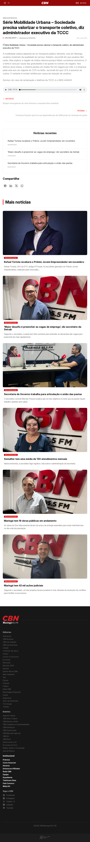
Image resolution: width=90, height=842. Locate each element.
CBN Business (8, 639)
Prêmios (6, 760)
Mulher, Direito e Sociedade (13, 748)
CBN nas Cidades (9, 642)
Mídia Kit (6, 786)
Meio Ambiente (8, 674)
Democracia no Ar (10, 742)
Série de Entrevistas (11, 258)
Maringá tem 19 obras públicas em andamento (30, 520)
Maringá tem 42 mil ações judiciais (23, 585)
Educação (7, 663)
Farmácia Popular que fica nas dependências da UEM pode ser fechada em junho (51, 115)
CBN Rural (7, 739)
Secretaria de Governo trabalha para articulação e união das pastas (40, 163)
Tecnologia (7, 704)
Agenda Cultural (9, 716)
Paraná (5, 680)
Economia (6, 660)
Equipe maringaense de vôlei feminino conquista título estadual (30, 103)
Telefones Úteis (9, 780)
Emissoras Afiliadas (11, 769)
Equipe (6, 774)
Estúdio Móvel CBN (10, 671)
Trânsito (6, 707)
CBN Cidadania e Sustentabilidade (16, 724)
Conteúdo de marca (10, 651)
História (6, 766)
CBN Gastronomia (9, 730)
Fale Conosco (8, 783)
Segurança (7, 698)
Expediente (7, 777)
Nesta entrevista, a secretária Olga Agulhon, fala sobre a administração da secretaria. (40, 463)
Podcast (6, 683)
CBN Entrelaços (9, 727)
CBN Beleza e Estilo (10, 721)
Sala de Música (9, 751)
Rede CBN (7, 689)
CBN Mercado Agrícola (12, 733)
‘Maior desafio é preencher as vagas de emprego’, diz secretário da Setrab (43, 152)
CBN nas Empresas (10, 645)
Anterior (9, 99)
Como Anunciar (9, 763)
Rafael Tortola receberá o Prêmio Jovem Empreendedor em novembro (41, 141)
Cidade (5, 648)
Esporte (6, 669)
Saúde (5, 695)
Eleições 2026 (8, 666)
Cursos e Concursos (11, 657)
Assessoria (7, 636)
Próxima (81, 111)
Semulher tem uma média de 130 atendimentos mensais (35, 459)
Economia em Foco (10, 745)
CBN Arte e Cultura (10, 719)
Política (5, 686)
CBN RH (6, 736)
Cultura (5, 654)
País (4, 677)
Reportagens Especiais (12, 692)
